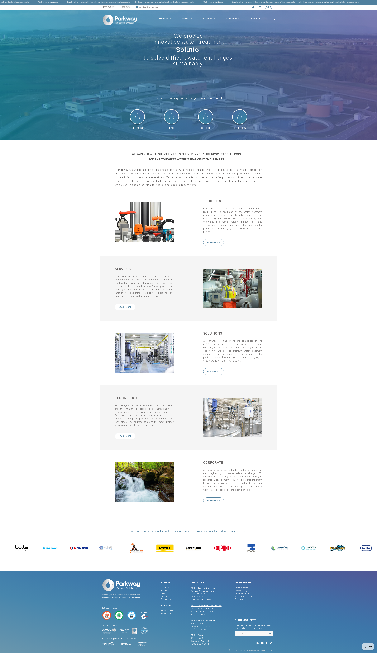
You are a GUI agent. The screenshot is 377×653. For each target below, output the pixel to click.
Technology (166, 599)
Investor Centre (167, 611)
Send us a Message (243, 599)
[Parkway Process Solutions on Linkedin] (258, 643)
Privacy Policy (241, 591)
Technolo (187, 49)
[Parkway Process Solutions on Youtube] (263, 643)
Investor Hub (167, 614)
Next (374, 70)
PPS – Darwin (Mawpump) (203, 620)
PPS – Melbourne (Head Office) (206, 606)
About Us (165, 588)
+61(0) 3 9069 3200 (200, 615)
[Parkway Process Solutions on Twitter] (271, 643)
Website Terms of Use (244, 596)
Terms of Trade (241, 588)
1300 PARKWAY (198, 594)
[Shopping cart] (260, 7)
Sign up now (242, 634)
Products (165, 591)
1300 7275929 (198, 597)
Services (164, 593)
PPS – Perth (197, 635)
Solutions (165, 596)
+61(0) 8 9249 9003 (200, 644)
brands (231, 531)
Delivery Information (244, 593)
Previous (2, 70)
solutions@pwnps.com (148, 7)
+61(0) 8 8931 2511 (200, 629)
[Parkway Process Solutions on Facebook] (267, 643)
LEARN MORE (213, 243)
